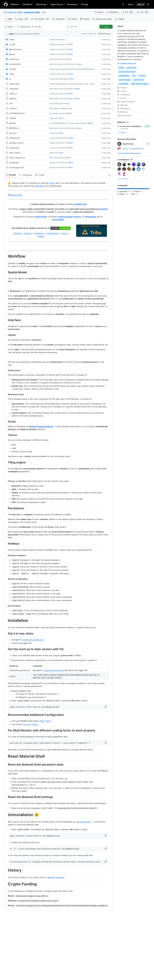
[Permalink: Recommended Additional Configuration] (6, 714)
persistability (58, 219)
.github (12, 39)
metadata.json (14, 138)
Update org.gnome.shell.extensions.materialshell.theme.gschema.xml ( (77, 69)
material (142, 76)
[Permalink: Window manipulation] (6, 579)
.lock (11, 103)
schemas (12, 69)
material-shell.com (128, 63)
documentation (15, 64)
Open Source (57, 4)
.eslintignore (14, 89)
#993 (37, 34)
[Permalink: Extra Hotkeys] (6, 606)
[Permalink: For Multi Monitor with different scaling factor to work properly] (6, 730)
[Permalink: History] (6, 870)
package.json (14, 148)
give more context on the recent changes (65, 64)
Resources (41, 4)
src (10, 79)
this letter (39, 186)
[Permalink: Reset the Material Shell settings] (6, 797)
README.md (14, 128)
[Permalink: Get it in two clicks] (6, 633)
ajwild (11, 34)
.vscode (12, 44)
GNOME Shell (80, 204)
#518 (69, 113)
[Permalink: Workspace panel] (6, 394)
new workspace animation (59, 103)
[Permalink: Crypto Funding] (6, 884)
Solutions (27, 4)
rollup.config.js (14, 153)
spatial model (41, 216)
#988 (90, 123)
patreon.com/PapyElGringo (132, 149)
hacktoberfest (124, 76)
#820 (77, 89)
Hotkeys (28, 233)
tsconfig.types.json (16, 167)
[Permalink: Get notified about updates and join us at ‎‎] (8, 228)
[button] (106, 706)
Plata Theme (45, 721)
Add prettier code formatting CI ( (62, 89)
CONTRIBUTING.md (17, 113)
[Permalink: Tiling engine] (6, 462)
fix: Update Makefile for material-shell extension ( (68, 123)
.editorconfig (14, 84)
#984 (70, 44)
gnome (121, 68)
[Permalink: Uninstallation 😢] (6, 814)
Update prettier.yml (57, 39)
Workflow (17, 233)
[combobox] (83, 26)
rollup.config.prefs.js (17, 158)
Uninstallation (52, 233)
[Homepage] (6, 4)
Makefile (12, 123)
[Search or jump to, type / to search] (122, 4)
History (64, 233)
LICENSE (12, 118)
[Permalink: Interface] (6, 320)
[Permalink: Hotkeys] (6, 543)
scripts (11, 74)
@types (12, 54)
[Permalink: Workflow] (6, 256)
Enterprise (72, 4)
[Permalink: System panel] (6, 370)
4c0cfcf (84, 34)
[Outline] (109, 175)
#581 (61, 118)
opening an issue (83, 822)
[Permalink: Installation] (6, 620)
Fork (128, 12)
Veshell (52, 183)
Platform (15, 4)
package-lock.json (16, 143)
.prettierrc (13, 108)
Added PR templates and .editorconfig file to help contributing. (74, 84)
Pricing (84, 4)
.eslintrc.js (13, 94)
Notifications (114, 12)
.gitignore (12, 99)
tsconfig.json (14, 163)
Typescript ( (54, 118)
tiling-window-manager (139, 84)
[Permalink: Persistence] (6, 508)
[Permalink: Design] (6, 421)
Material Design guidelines (41, 426)
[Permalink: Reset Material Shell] (6, 756)
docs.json (12, 133)
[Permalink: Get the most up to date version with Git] (6, 649)
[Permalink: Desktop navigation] (6, 555)
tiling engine (90, 216)
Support (41, 236)
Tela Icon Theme (30, 724)
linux (134, 76)
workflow (103, 209)
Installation (39, 233)
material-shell (14, 12)
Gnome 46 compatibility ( (25, 34)
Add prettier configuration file (60, 108)
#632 (68, 59)
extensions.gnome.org (33, 639)
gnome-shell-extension (127, 72)
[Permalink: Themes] (6, 435)
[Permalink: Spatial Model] (6, 272)
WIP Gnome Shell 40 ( (57, 59)
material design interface (69, 216)
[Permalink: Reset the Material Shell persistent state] (6, 764)
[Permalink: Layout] (6, 335)
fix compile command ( (58, 113)
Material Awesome (56, 877)
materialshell (123, 84)
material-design (124, 80)
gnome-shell (131, 68)
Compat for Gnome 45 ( (58, 44)
